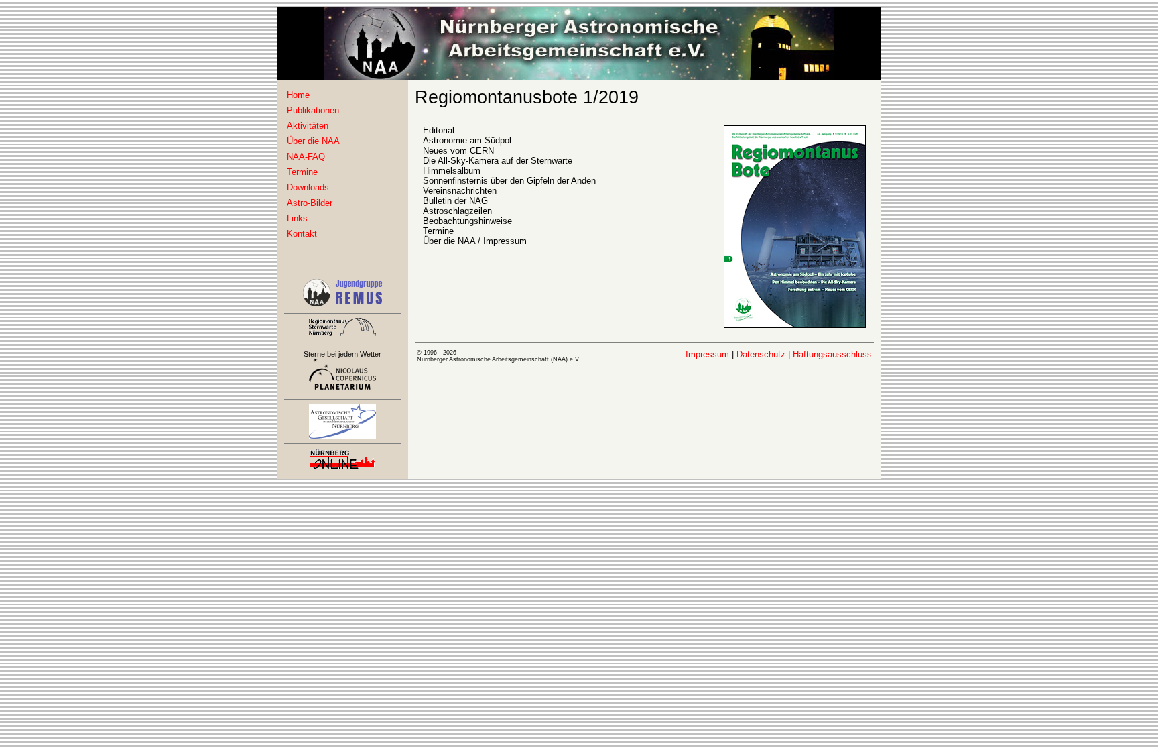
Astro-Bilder (309, 203)
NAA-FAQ (306, 157)
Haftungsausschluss (832, 354)
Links (297, 218)
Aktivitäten (307, 126)
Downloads (308, 187)
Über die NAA (313, 141)
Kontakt (302, 234)
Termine (302, 172)
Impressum (707, 354)
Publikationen (313, 110)
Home (298, 95)
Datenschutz (760, 354)
